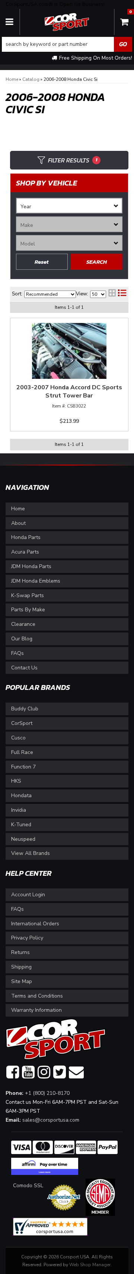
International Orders (35, 923)
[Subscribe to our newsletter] (76, 1072)
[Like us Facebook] (12, 1072)
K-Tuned (21, 824)
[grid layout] (112, 294)
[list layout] (122, 294)
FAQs (17, 653)
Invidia (18, 810)
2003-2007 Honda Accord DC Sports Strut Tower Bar (69, 391)
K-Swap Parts (27, 595)
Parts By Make (28, 609)
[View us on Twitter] (59, 1072)
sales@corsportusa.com (50, 1120)
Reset (42, 261)
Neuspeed (23, 839)
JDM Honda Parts (31, 566)
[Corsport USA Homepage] (67, 21)
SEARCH (96, 261)
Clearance (23, 624)
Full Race (22, 752)
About (18, 523)
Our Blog (21, 638)
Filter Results (72, 160)
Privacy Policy (27, 937)
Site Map (21, 981)
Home (18, 508)
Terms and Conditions (37, 995)
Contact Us (24, 667)
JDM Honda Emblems (35, 580)
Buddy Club (24, 708)
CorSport (21, 723)
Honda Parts (26, 537)
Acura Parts (25, 551)
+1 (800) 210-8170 (47, 1093)
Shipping (21, 966)
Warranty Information (36, 1010)
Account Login (28, 894)
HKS (16, 781)
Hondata (21, 795)
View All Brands (30, 853)
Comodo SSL (28, 1185)
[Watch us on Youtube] (28, 1072)
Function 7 (23, 766)
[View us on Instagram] (44, 1072)
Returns (20, 952)
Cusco (18, 737)
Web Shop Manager (90, 1265)
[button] (67, 44)
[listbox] (69, 205)
